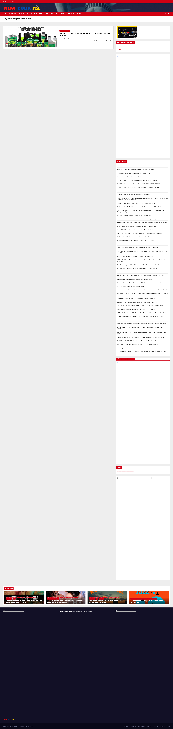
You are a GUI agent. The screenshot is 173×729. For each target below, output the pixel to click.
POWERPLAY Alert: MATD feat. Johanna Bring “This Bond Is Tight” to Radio (137, 180)
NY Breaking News (36, 13)
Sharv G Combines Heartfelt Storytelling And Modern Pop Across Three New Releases (140, 233)
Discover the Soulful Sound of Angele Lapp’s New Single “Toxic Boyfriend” (137, 226)
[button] (165, 13)
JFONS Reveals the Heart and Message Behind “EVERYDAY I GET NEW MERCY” (138, 184)
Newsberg (23, 726)
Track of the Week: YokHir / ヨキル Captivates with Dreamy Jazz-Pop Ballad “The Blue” (140, 207)
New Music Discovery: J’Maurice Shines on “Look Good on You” (134, 215)
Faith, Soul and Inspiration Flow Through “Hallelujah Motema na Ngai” (135, 240)
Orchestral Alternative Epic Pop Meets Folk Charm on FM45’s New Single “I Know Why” (140, 316)
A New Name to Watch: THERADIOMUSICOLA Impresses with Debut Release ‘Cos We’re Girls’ (142, 222)
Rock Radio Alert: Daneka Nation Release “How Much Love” (133, 272)
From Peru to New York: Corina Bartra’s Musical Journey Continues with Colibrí (138, 247)
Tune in (79, 13)
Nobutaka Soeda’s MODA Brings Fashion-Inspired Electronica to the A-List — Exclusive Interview (142, 290)
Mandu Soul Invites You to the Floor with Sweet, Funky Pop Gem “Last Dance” (138, 302)
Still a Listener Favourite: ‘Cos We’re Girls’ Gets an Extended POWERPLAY (136, 166)
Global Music (49, 13)
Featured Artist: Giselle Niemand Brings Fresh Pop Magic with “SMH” (135, 229)
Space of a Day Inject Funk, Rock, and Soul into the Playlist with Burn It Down (137, 344)
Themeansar (29, 726)
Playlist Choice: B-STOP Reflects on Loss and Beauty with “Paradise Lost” (136, 341)
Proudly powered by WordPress (10, 726)
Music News (12, 13)
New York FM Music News (31, 597)
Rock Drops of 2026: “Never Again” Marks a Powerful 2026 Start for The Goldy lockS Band (141, 323)
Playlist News (23, 13)
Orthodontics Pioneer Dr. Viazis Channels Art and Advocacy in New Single (136, 298)
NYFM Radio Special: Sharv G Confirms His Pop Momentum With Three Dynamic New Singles (142, 313)
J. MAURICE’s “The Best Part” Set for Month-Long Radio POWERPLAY (135, 169)
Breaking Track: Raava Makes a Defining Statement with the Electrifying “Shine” (138, 268)
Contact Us (70, 13)
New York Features (21, 597)
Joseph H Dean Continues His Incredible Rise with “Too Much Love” (135, 256)
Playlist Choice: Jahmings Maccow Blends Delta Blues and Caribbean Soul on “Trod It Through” (142, 244)
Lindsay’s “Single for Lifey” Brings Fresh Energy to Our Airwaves (134, 194)
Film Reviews (60, 13)
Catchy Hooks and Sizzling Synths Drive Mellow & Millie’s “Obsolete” (135, 237)
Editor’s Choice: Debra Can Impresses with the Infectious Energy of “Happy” (137, 219)
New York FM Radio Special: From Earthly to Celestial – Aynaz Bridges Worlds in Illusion (140, 305)
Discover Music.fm (87, 611)
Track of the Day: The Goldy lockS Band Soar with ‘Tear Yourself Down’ (136, 203)
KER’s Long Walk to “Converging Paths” (127, 348)
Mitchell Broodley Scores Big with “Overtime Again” (130, 286)
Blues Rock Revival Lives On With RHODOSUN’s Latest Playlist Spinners (136, 309)
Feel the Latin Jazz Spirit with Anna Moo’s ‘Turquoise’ (131, 176)
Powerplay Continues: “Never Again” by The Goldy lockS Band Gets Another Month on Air (141, 282)
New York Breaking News (11, 597)
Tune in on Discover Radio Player (125, 471)
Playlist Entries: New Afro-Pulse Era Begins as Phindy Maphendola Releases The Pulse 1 (140, 337)
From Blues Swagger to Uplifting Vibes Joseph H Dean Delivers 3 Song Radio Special (139, 265)
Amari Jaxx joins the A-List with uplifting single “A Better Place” (133, 173)
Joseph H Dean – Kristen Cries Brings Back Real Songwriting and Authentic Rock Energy (140, 275)
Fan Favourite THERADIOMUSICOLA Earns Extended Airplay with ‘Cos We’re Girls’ (139, 191)
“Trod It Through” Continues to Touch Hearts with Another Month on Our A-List (138, 187)
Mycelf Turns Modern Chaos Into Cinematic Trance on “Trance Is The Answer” (138, 320)
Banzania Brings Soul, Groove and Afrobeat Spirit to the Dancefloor (135, 279)
